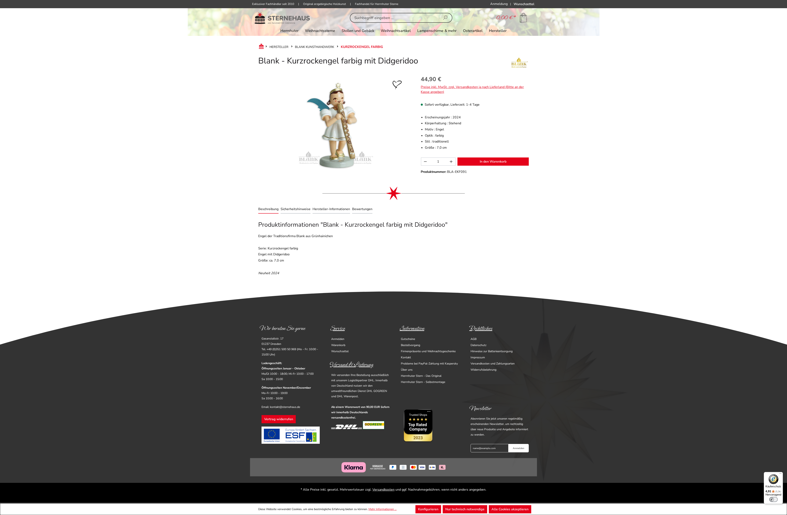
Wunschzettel (340, 351)
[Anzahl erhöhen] (451, 161)
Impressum (478, 357)
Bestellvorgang (410, 345)
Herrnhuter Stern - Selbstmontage (423, 382)
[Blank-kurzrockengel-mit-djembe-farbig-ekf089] (335, 125)
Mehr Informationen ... (382, 509)
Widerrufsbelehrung (483, 370)
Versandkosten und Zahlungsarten (493, 364)
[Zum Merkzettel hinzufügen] (397, 85)
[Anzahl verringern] (425, 161)
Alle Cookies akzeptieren (510, 509)
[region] (335, 125)
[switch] (773, 499)
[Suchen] (445, 17)
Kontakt (406, 357)
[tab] (268, 209)
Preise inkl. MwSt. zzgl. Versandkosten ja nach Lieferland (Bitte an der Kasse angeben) (472, 89)
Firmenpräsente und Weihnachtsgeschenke (428, 351)
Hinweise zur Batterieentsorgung (492, 351)
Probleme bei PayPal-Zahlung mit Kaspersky (429, 364)
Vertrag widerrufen (278, 419)
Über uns (407, 370)
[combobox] (394, 17)
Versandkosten (383, 489)
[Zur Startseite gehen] (282, 18)
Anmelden (337, 339)
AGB (474, 339)
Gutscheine (408, 339)
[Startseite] (260, 47)
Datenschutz (478, 345)
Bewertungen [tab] (362, 209)
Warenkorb (338, 345)
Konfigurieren (428, 509)
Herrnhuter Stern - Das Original (421, 376)
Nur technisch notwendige (464, 509)
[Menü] (780, 474)
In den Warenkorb (493, 161)
